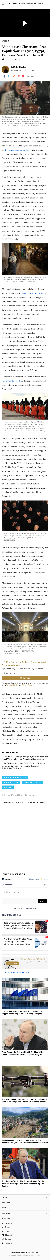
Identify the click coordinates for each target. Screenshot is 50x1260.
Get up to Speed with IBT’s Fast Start (34, 959)
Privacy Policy (27, 685)
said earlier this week (11, 380)
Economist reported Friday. (17, 149)
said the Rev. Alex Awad (33, 293)
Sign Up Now (12, 963)
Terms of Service (12, 685)
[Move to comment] (32, 76)
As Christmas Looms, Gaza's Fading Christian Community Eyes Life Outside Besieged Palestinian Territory (23, 766)
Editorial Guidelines (37, 802)
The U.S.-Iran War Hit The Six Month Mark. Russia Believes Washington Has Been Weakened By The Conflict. (23, 1183)
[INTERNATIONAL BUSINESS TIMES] (25, 3)
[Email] (27, 76)
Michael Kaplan (19, 67)
